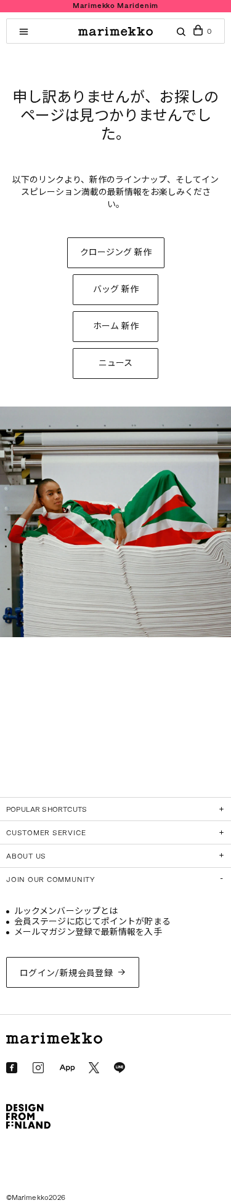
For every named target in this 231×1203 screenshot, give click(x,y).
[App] (67, 1068)
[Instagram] (38, 1067)
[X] (94, 1067)
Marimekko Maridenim (115, 6)
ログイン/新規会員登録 (66, 973)
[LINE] (119, 1067)
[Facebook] (11, 1067)
